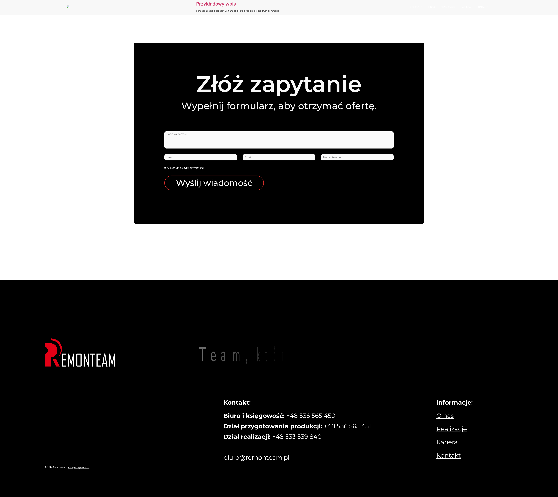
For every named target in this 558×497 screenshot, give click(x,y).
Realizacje (448, 7)
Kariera (466, 7)
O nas (431, 7)
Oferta (414, 7)
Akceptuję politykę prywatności (185, 168)
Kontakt (482, 7)
